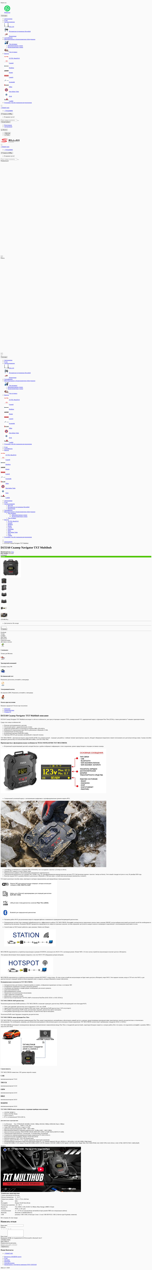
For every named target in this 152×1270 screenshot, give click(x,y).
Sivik (10, 96)
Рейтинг (3, 1227)
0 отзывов (4, 555)
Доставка (7, 1260)
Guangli (11, 63)
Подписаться (4, 1246)
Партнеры (7, 1261)
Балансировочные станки (15, 47)
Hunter (11, 72)
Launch (11, 77)
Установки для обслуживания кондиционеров (18, 102)
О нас (6, 20)
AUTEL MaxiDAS (14, 58)
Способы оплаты (9, 1263)
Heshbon (11, 68)
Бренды (6, 53)
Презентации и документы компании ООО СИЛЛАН (20, 1264)
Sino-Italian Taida (14, 91)
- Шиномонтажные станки (19, 515)
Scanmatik (12, 82)
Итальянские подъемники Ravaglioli (20, 31)
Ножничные (12, 36)
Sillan (10, 87)
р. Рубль (7, 135)
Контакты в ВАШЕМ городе (12, 1256)
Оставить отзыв (5, 1239)
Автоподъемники (9, 22)
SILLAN (11, 26)
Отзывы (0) (7, 712)
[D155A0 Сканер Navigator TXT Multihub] (76, 567)
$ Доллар (7, 133)
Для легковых (13, 44)
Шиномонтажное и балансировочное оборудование (19, 39)
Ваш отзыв (4, 1236)
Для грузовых (13, 52)
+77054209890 (8, 110)
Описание (7, 708)
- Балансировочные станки (19, 516)
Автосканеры (8, 19)
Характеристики (9, 710)
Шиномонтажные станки (15, 45)
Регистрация (8, 125)
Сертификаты (8, 38)
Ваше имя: (4, 1225)
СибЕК (11, 101)
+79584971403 (5, 108)
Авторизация (8, 126)
